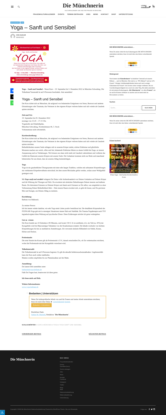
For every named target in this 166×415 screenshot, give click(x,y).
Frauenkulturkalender (44, 14)
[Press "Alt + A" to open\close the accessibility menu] (2, 412)
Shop (113, 14)
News (95, 14)
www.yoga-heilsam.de (30, 287)
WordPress (56, 409)
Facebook (146, 7)
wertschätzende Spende (61, 302)
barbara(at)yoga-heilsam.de (32, 270)
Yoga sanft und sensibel (70, 325)
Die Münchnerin (83, 5)
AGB (61, 389)
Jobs (88, 14)
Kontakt (105, 14)
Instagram (63, 382)
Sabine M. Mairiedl (38, 315)
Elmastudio (74, 409)
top (22, 22)
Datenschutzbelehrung (67, 392)
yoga (55, 325)
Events (61, 14)
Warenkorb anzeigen (151, 6)
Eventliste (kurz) (65, 366)
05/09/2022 (20, 37)
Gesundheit (15, 22)
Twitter (62, 385)
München (48, 325)
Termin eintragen (75, 14)
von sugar (21, 35)
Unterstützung (126, 14)
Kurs (40, 325)
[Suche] (18, 7)
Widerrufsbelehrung (66, 395)
